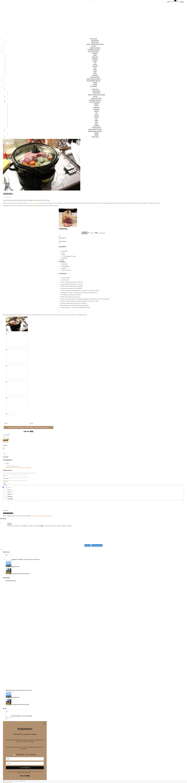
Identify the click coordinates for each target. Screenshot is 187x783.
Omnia (95, 70)
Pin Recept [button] (92, 233)
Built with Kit (28, 431)
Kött (95, 68)
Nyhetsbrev (93, 86)
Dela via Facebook (101, 233)
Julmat (95, 64)
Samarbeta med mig (93, 50)
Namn (5, 475)
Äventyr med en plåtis (93, 79)
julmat (9, 434)
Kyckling (95, 66)
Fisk (95, 62)
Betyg (4, 483)
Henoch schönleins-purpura (95, 44)
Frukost (95, 61)
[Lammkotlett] (5, 452)
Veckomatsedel (95, 77)
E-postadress (6, 478)
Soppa (95, 73)
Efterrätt (95, 59)
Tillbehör (95, 75)
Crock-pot (95, 57)
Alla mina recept (93, 52)
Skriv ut (85, 233)
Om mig (93, 46)
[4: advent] (5, 441)
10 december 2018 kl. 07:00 (12, 466)
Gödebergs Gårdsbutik (32, 203)
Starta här (93, 39)
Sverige (95, 83)
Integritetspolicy (95, 48)
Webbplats (5, 481)
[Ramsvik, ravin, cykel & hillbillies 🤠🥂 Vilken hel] (117, 535)
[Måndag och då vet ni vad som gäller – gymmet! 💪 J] (23, 536)
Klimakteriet (95, 41)
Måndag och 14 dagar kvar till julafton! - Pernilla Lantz (18, 467)
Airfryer (95, 53)
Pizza (95, 72)
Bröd (94, 55)
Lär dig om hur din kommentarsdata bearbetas (42, 515)
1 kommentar (6, 435)
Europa (95, 84)
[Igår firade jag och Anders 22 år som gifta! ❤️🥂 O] (70, 536)
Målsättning (95, 42)
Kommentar (5, 510)
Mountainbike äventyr (93, 81)
